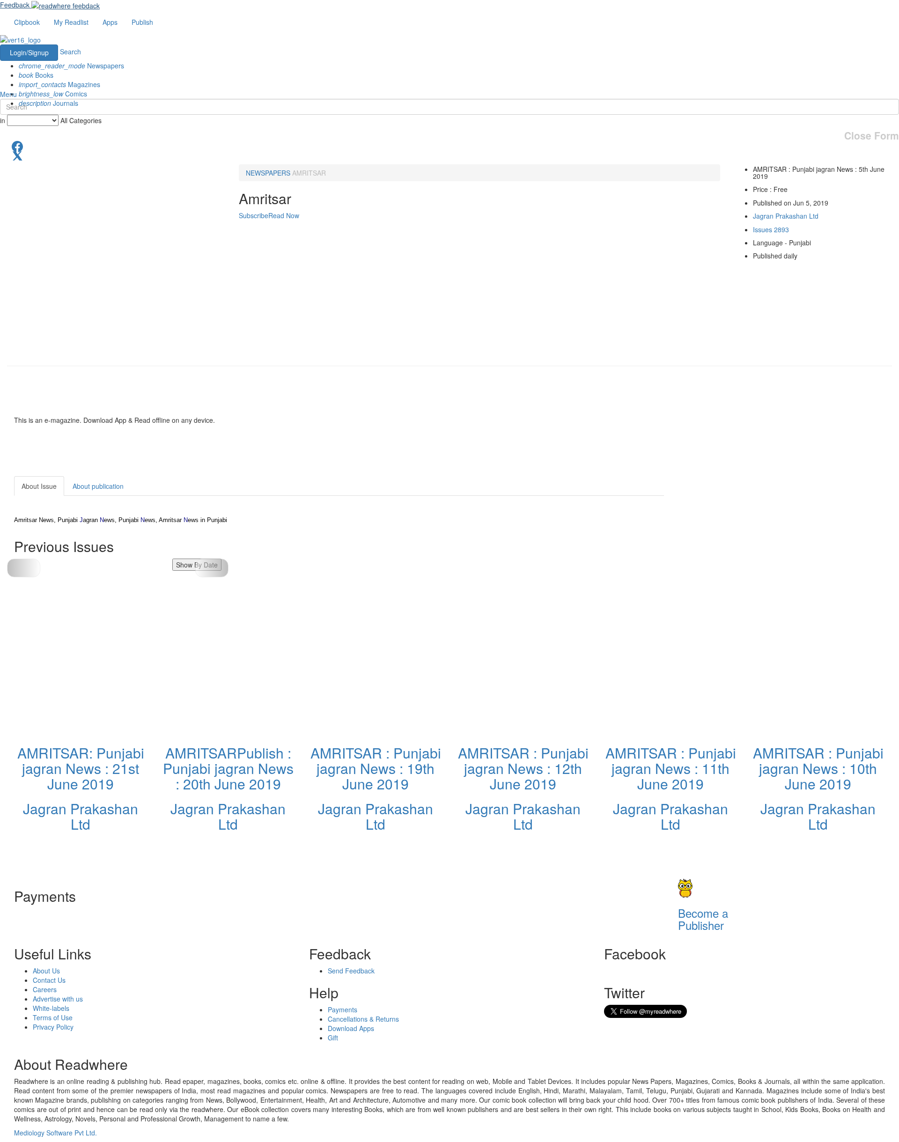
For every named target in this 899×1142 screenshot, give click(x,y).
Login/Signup (29, 52)
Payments (342, 1009)
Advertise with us (58, 998)
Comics (53, 93)
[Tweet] (449, 155)
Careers (45, 989)
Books (36, 75)
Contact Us (49, 980)
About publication (98, 486)
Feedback (14, 4)
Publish (142, 22)
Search (70, 51)
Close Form (871, 135)
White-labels (51, 1008)
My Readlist (71, 22)
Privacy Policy (53, 1026)
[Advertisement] (748, 534)
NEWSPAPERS (268, 172)
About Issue (39, 486)
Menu (8, 94)
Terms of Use (53, 1017)
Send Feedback (351, 970)
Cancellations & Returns (363, 1019)
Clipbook (27, 22)
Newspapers (71, 65)
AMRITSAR (309, 172)
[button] (211, 568)
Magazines (59, 84)
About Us (46, 970)
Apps (110, 22)
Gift (333, 1037)
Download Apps (351, 1028)
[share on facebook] (449, 145)
